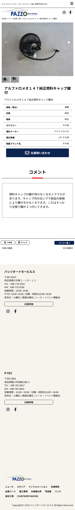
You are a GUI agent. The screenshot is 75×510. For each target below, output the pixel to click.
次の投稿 (67, 247)
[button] (69, 42)
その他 (66, 125)
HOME (4, 18)
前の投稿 (8, 247)
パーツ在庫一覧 (14, 18)
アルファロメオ (61, 131)
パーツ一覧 (63, 242)
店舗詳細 (28, 304)
